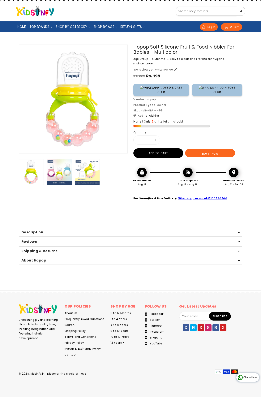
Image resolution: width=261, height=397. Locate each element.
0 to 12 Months (120, 313)
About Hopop (33, 260)
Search (70, 325)
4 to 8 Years (119, 325)
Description (32, 232)
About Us (71, 313)
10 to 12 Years (119, 337)
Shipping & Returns (39, 250)
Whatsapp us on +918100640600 (202, 198)
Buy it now (210, 153)
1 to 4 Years (118, 319)
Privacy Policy (74, 343)
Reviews (29, 241)
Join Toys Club (224, 90)
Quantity (140, 132)
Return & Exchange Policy (83, 349)
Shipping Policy (75, 331)
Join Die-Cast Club (169, 90)
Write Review (164, 69)
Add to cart (158, 153)
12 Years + (117, 343)
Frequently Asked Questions (84, 319)
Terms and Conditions (80, 337)
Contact (71, 354)
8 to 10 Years (119, 331)
